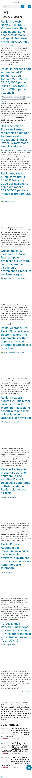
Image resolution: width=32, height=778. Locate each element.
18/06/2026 (15, 767)
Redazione (5, 738)
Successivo (26, 692)
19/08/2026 (15, 738)
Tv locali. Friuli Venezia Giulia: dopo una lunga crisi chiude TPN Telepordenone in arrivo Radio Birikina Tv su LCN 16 (16, 632)
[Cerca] (22, 6)
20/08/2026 (15, 753)
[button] (29, 6)
